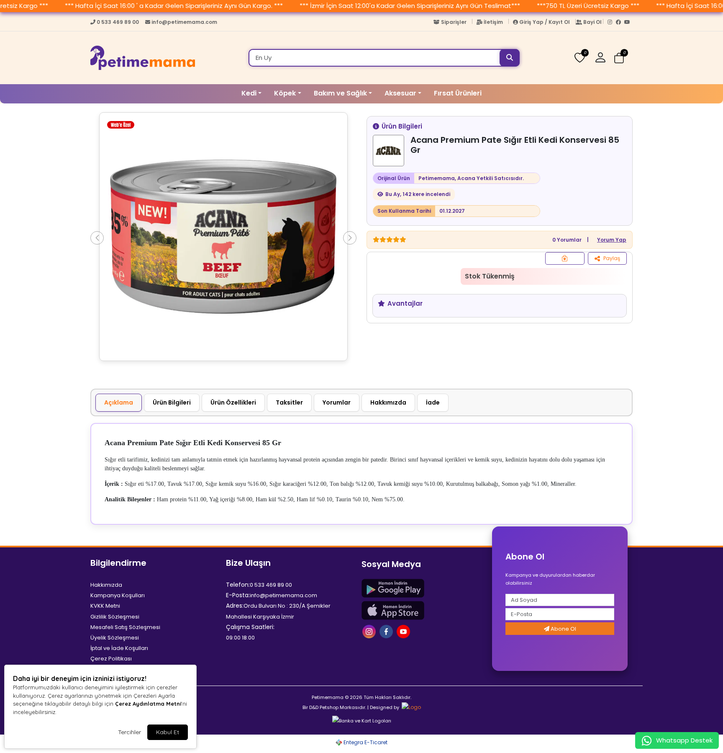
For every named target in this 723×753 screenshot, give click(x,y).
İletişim (493, 22)
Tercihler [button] (129, 732)
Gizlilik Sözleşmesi (114, 617)
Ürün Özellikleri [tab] (233, 402)
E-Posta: (238, 595)
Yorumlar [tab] (337, 402)
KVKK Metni (105, 606)
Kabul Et (167, 732)
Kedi (248, 93)
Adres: (235, 605)
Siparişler (454, 22)
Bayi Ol (592, 22)
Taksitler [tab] (289, 402)
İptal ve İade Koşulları (119, 648)
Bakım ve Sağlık (340, 93)
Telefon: (238, 584)
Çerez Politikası (111, 659)
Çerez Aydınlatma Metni (148, 703)
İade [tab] (433, 402)
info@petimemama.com (183, 22)
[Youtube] (628, 24)
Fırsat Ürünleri (458, 93)
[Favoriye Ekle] (564, 258)
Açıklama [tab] (118, 402)
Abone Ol (562, 629)
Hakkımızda (106, 585)
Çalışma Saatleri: (250, 627)
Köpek (285, 93)
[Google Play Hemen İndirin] (424, 588)
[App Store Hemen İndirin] (424, 610)
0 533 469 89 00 (117, 22)
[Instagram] (612, 24)
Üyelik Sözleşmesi (114, 638)
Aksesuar (400, 93)
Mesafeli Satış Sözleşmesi (125, 627)
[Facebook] (620, 24)
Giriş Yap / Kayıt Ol (544, 22)
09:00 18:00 (240, 638)
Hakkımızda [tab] (388, 402)
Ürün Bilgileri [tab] (172, 402)
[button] (603, 58)
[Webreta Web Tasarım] (410, 707)
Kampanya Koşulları (117, 595)
